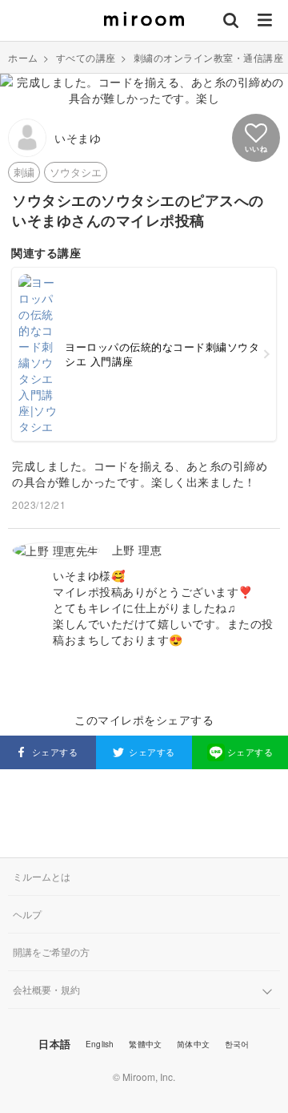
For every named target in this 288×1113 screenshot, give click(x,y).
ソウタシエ (76, 171)
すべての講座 (86, 57)
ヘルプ (27, 914)
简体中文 (193, 1044)
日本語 (54, 1043)
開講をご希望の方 (51, 951)
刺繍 (24, 171)
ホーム (23, 57)
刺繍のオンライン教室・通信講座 (209, 57)
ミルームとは (41, 876)
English (100, 1044)
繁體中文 (145, 1044)
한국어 (237, 1044)
